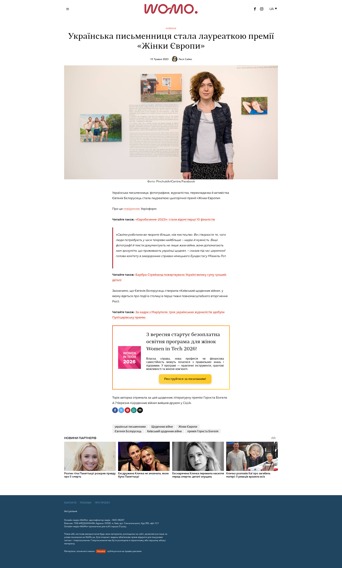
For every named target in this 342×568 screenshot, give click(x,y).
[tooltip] (255, 9)
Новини (171, 28)
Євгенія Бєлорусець (128, 431)
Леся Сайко (185, 59)
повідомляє (131, 209)
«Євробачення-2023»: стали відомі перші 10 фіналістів (175, 219)
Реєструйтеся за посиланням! (185, 379)
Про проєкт (102, 502)
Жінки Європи (187, 426)
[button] (274, 9)
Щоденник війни (162, 426)
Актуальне (70, 511)
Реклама (85, 502)
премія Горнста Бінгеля (202, 431)
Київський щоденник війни (164, 431)
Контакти (70, 502)
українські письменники (130, 426)
